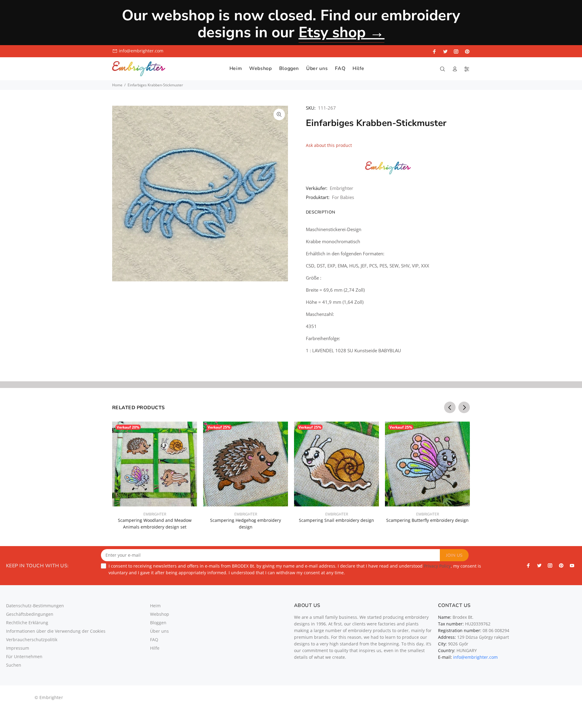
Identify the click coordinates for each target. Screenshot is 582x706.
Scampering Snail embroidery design (336, 520)
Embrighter (341, 188)
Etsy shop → (342, 32)
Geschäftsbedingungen (29, 614)
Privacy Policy (437, 566)
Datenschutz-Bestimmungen (35, 605)
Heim (155, 605)
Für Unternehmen (24, 656)
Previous (450, 407)
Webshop (159, 614)
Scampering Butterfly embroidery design (427, 520)
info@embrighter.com (475, 657)
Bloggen (158, 622)
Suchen (13, 665)
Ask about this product (329, 145)
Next (464, 407)
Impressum (17, 648)
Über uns (159, 631)
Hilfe (154, 648)
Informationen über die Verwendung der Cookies (55, 631)
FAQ (154, 639)
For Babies (343, 197)
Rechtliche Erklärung (27, 622)
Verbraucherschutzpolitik (31, 639)
